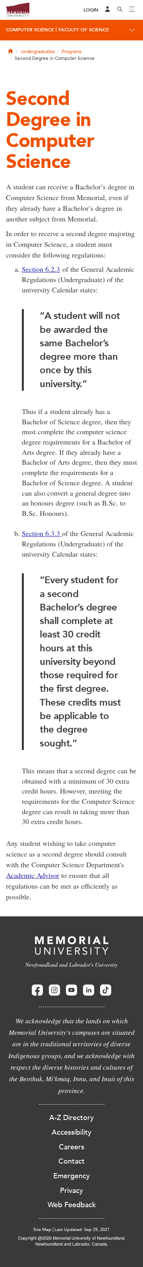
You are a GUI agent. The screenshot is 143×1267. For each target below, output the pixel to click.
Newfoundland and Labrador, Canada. (71, 1243)
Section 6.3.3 (42, 533)
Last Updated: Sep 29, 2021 (82, 1229)
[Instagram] (54, 990)
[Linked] (88, 990)
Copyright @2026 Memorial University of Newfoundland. (72, 1238)
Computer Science (30, 29)
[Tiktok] (105, 990)
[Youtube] (71, 990)
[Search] (120, 10)
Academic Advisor (32, 875)
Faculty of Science (83, 29)
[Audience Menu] (107, 10)
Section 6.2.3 (41, 269)
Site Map (42, 1229)
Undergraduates (38, 51)
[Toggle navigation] (132, 9)
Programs (71, 51)
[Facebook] (37, 990)
